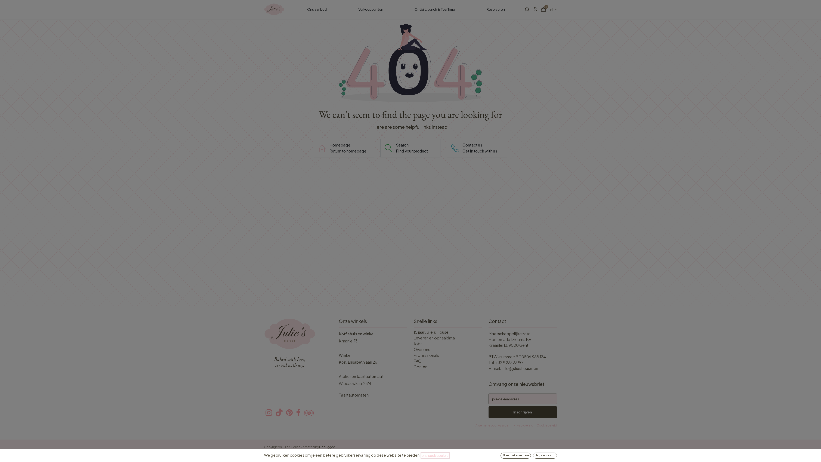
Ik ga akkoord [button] (545, 455)
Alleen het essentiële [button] (515, 455)
